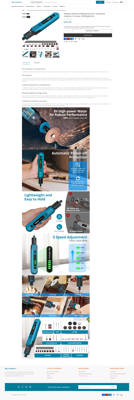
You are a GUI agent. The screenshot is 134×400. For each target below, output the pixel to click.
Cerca (100, 2)
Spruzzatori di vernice (53, 371)
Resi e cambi (113, 376)
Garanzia (112, 378)
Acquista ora (88, 35)
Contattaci (113, 371)
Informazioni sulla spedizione (118, 373)
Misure (49, 376)
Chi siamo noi (82, 371)
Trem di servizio (83, 376)
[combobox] (74, 2)
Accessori (49, 378)
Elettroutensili (51, 373)
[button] (116, 2)
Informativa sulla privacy (85, 373)
